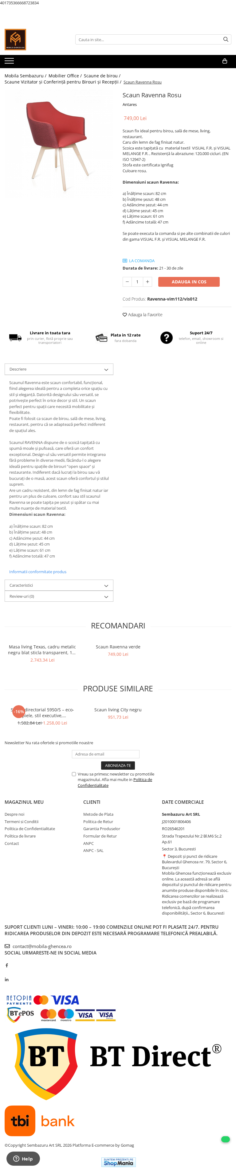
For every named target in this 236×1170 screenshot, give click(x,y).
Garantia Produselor (101, 828)
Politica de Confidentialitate (30, 828)
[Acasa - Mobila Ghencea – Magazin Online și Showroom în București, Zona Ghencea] (35, 39)
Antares (130, 104)
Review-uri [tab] (22, 596)
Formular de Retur (100, 836)
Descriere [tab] (18, 369)
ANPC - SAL (93, 850)
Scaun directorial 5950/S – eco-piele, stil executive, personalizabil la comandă (42, 712)
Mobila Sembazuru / (26, 76)
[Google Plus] (7, 972)
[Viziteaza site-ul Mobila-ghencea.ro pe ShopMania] (118, 1162)
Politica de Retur (98, 821)
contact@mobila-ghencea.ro (41, 946)
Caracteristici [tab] (21, 585)
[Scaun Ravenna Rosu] (59, 144)
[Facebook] (7, 965)
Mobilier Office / (66, 76)
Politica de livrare (20, 836)
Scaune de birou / (103, 76)
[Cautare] (225, 39)
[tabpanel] (59, 144)
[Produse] (10, 62)
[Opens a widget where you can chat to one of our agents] (23, 1159)
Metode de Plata (98, 814)
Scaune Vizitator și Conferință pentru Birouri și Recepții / (64, 82)
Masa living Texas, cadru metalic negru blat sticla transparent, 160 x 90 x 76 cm (42, 649)
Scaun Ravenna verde (118, 647)
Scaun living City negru (118, 710)
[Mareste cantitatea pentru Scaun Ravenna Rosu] (147, 282)
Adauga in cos (189, 282)
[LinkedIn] (7, 979)
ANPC (88, 843)
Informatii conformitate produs (37, 571)
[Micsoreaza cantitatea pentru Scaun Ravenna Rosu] (127, 282)
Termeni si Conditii (21, 821)
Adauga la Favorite (145, 314)
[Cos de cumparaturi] (224, 61)
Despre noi (14, 814)
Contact (12, 843)
